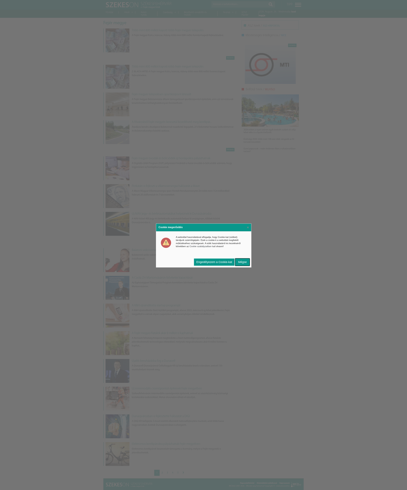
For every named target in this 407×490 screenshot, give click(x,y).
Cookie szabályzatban (201, 246)
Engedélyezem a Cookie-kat (214, 262)
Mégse (242, 262)
